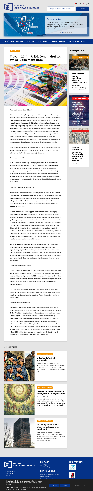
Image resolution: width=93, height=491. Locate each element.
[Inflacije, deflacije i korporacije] (19, 366)
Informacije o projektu (47, 479)
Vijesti (30, 41)
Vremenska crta (77, 41)
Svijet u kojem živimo (80, 57)
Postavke (77, 485)
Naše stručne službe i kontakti (49, 474)
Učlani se (82, 9)
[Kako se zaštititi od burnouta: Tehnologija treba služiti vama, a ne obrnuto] (79, 136)
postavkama (23, 489)
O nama (19, 41)
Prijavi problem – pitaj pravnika (60, 9)
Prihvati (54, 485)
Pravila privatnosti (45, 476)
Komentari (43, 41)
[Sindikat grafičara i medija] (21, 7)
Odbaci (65, 485)
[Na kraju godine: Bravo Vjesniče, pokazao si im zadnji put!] (19, 433)
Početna (9, 41)
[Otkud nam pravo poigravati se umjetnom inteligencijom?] (19, 399)
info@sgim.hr (48, 467)
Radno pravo (58, 41)
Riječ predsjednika (45, 354)
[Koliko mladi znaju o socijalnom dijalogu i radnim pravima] (79, 62)
